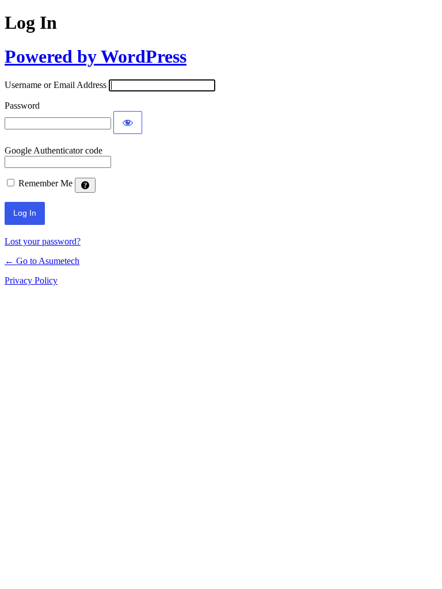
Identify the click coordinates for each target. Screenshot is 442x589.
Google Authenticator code (53, 150)
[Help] (85, 185)
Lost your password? (43, 241)
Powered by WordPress (95, 56)
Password (22, 105)
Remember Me (45, 183)
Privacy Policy (31, 280)
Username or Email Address (55, 85)
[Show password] (127, 122)
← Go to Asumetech (42, 261)
